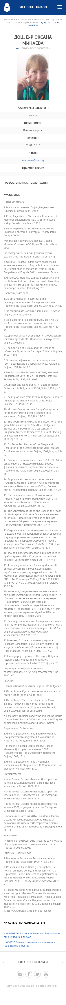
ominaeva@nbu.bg (33, 160)
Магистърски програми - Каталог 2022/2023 (28, 19)
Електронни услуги (33, 962)
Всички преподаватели (35, 48)
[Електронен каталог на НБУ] (7, 7)
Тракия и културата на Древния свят (34, 21)
